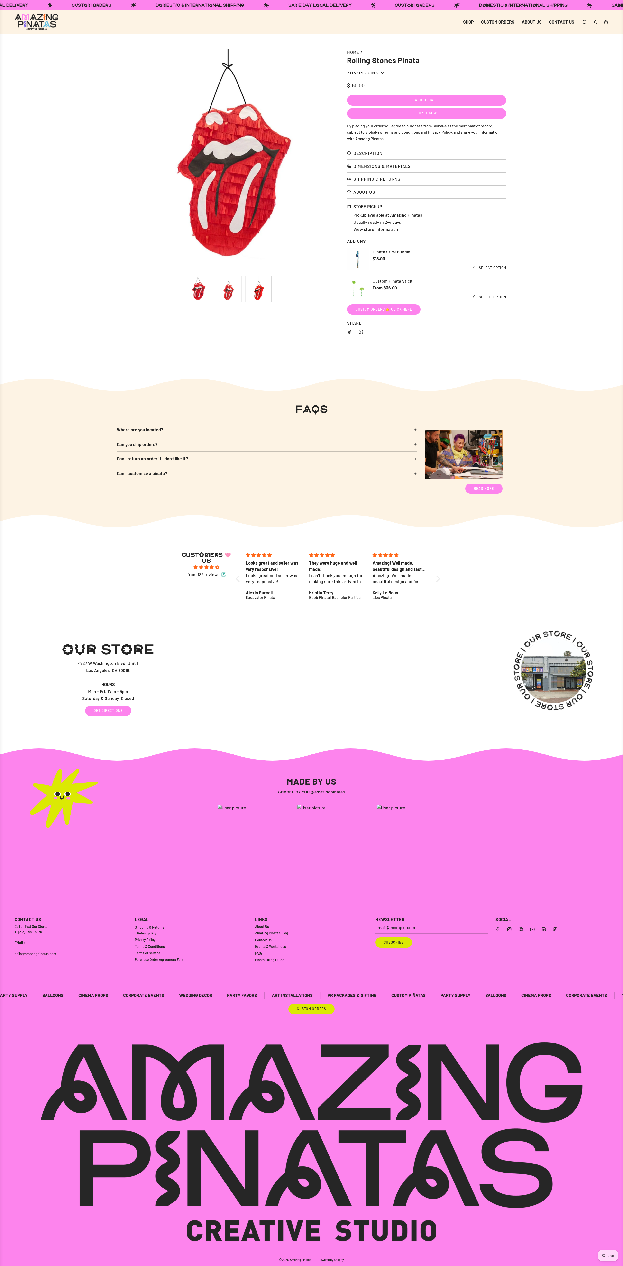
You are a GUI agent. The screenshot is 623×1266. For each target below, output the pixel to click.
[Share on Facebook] (349, 332)
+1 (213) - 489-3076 (28, 932)
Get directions (108, 710)
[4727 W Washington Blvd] (311, 679)
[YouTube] (532, 929)
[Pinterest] (520, 929)
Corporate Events (46, 995)
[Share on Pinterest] (361, 332)
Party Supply (359, 995)
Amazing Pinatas (366, 72)
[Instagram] (509, 929)
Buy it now (426, 113)
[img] (206, 567)
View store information (375, 229)
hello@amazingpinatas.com (35, 954)
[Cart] (606, 22)
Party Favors (145, 995)
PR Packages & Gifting (255, 995)
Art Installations (195, 995)
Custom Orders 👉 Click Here (384, 309)
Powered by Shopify (331, 1259)
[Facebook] (498, 929)
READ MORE (484, 488)
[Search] (584, 22)
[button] (123, 160)
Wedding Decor (98, 995)
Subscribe (394, 942)
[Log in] (595, 22)
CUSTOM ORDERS (311, 1009)
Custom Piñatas (311, 995)
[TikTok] (555, 929)
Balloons (399, 995)
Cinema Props (439, 995)
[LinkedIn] (543, 929)
